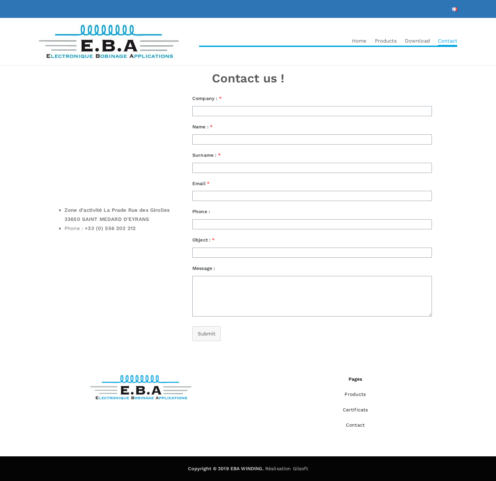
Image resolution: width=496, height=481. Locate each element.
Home (359, 41)
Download (417, 41)
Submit (206, 334)
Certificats (355, 409)
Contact (447, 41)
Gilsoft (300, 468)
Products (386, 41)
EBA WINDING (246, 468)
